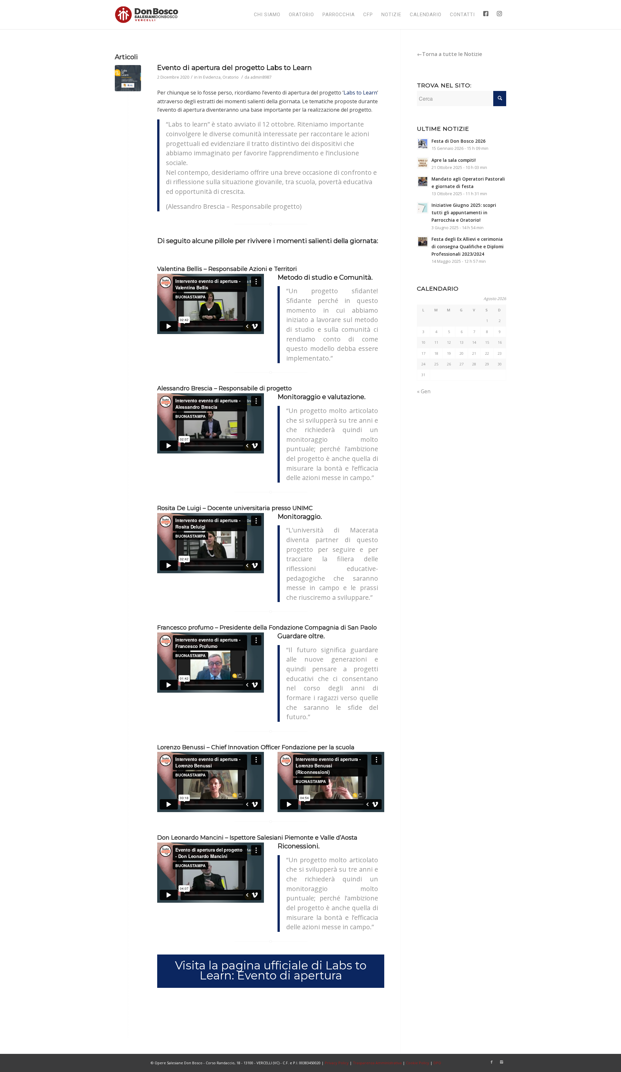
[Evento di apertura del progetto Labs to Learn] (128, 78)
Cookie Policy (417, 1062)
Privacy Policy (337, 1062)
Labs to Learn (360, 92)
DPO (437, 1062)
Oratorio (231, 77)
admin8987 (260, 77)
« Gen (423, 391)
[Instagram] (501, 1062)
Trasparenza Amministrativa (377, 1062)
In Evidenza (210, 77)
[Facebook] (491, 1062)
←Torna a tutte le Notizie (449, 54)
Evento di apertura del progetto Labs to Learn (234, 67)
